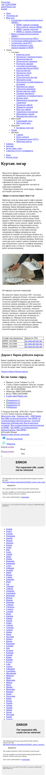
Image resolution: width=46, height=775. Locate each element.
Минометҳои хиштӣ (25, 86)
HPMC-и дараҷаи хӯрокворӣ (28, 32)
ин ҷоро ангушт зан (33, 341)
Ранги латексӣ (22, 137)
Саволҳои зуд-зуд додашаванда (19, 151)
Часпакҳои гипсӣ (23, 73)
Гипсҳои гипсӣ (23, 75)
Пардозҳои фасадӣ (24, 59)
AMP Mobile (35, 416)
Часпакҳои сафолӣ (24, 105)
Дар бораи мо (12, 16)
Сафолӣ (19, 135)
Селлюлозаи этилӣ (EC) (21, 43)
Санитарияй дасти (24, 121)
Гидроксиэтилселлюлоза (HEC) (25, 38)
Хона (8, 13)
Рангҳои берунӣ (23, 70)
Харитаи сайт (23, 416)
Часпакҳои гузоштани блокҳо (29, 57)
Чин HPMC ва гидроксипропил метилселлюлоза (20, 419)
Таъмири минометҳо (25, 93)
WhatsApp (11, 444)
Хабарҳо (10, 144)
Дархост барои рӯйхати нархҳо (14, 371)
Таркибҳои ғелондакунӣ (27, 112)
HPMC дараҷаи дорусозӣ (27, 29)
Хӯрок (14, 130)
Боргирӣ (10, 146)
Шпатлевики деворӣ (25, 114)
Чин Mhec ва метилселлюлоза (14, 418)
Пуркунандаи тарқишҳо (26, 61)
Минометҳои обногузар (26, 116)
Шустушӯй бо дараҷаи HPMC (29, 27)
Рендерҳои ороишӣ (24, 64)
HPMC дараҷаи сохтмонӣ (27, 25)
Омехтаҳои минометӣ (25, 89)
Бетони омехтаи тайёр (26, 91)
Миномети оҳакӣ (23, 80)
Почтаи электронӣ (15, 439)
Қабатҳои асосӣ (23, 54)
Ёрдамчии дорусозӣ (25, 128)
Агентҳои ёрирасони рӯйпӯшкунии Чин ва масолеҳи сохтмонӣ (20, 423)
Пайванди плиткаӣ (24, 107)
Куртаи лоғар (22, 98)
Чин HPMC (21, 430)
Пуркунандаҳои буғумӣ (26, 77)
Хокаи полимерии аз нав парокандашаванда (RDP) (22, 46)
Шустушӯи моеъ (23, 123)
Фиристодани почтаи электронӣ (15, 434)
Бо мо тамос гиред (14, 148)
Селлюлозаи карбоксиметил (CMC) (26, 41)
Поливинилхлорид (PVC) (27, 139)
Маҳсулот (10, 18)
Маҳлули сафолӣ (23, 109)
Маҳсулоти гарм (8, 416)
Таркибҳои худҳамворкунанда (29, 96)
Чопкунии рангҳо (24, 141)
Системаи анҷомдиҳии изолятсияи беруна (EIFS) (27, 67)
